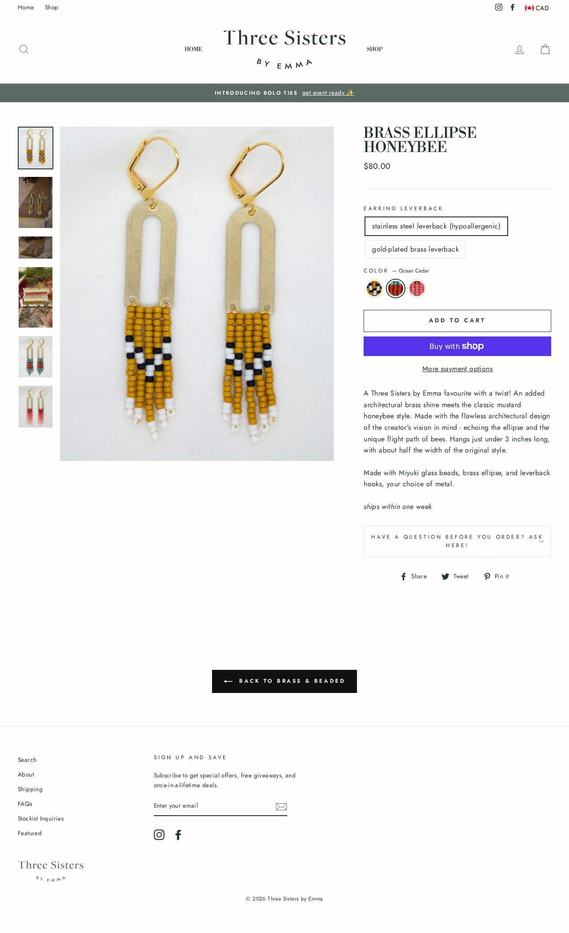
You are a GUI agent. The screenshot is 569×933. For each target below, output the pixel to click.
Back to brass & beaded (291, 681)
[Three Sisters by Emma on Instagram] (159, 834)
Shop (52, 7)
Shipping (30, 789)
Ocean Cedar (396, 288)
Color (396, 271)
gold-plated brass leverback (415, 249)
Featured (30, 833)
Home (26, 7)
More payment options (457, 369)
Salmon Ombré (417, 288)
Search (27, 759)
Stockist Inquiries (41, 818)
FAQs (25, 803)
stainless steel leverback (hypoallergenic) (436, 226)
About (26, 774)
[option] (284, 93)
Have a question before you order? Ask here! (457, 541)
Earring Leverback (403, 208)
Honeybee (374, 288)
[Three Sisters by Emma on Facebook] (178, 834)
